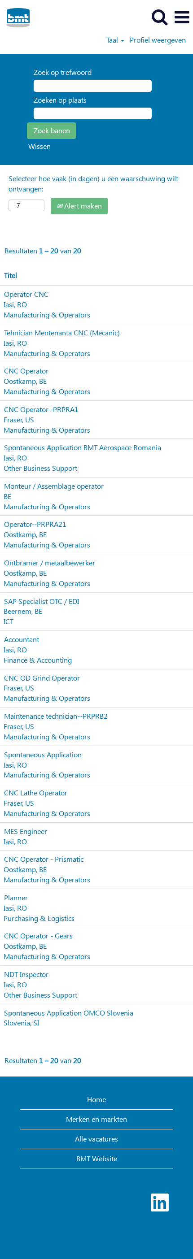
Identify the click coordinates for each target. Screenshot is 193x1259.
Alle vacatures (96, 1138)
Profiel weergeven (158, 40)
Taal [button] (113, 40)
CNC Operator (26, 370)
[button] (182, 17)
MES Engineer (25, 831)
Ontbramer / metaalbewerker (49, 562)
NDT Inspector (26, 974)
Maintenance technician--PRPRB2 (56, 716)
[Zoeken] (159, 16)
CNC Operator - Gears (38, 935)
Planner (16, 897)
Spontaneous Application (43, 754)
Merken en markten (96, 1119)
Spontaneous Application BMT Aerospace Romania (82, 447)
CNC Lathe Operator (35, 792)
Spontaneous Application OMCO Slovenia (68, 1012)
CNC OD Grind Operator (42, 677)
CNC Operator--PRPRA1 (41, 409)
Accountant (21, 639)
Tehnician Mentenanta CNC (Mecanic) (62, 332)
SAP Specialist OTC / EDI (41, 601)
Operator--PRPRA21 (35, 524)
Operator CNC (26, 294)
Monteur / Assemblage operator (54, 486)
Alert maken (82, 205)
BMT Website (96, 1158)
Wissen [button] (39, 146)
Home (96, 1099)
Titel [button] (10, 275)
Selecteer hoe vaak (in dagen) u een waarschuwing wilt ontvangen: (93, 183)
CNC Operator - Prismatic (43, 859)
